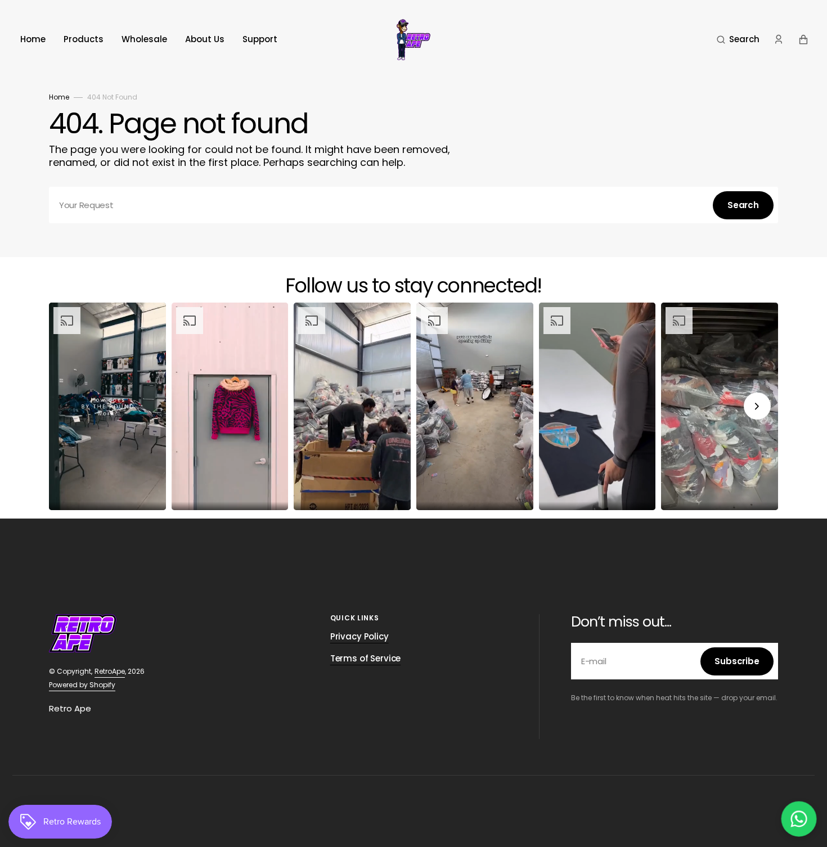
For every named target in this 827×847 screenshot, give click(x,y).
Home (59, 97)
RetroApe (110, 671)
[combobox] (413, 205)
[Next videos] (757, 406)
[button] (738, 39)
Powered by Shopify (82, 685)
